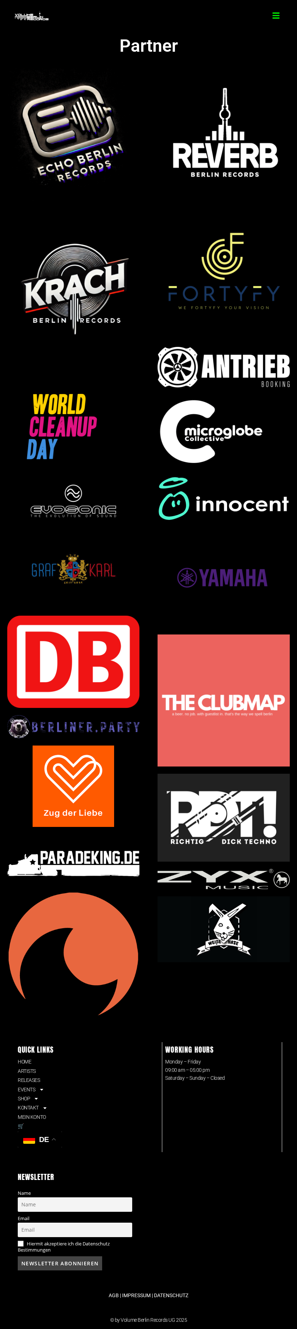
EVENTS (26, 1089)
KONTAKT (28, 1108)
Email (23, 1218)
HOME (24, 1062)
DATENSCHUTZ (171, 1295)
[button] (276, 15)
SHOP (24, 1098)
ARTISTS (27, 1071)
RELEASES (29, 1080)
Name (24, 1193)
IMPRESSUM (136, 1295)
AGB (114, 1295)
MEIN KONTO (32, 1117)
